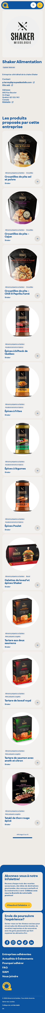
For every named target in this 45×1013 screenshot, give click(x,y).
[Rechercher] (33, 5)
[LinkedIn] (31, 942)
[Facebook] (7, 942)
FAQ (5, 967)
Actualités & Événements (17, 958)
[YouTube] (19, 942)
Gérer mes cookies (8, 1002)
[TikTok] (25, 942)
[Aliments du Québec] (5, 5)
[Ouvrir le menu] (40, 5)
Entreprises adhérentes (16, 954)
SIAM (5, 971)
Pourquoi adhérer (13, 963)
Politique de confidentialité (11, 1005)
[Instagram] (13, 942)
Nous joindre (10, 976)
